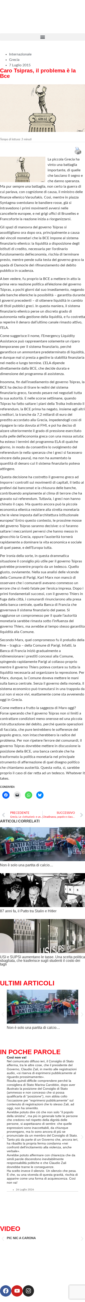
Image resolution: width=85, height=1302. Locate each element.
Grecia (14, 60)
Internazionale (20, 54)
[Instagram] (28, 1291)
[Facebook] (5, 1291)
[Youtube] (17, 1291)
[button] (42, 37)
